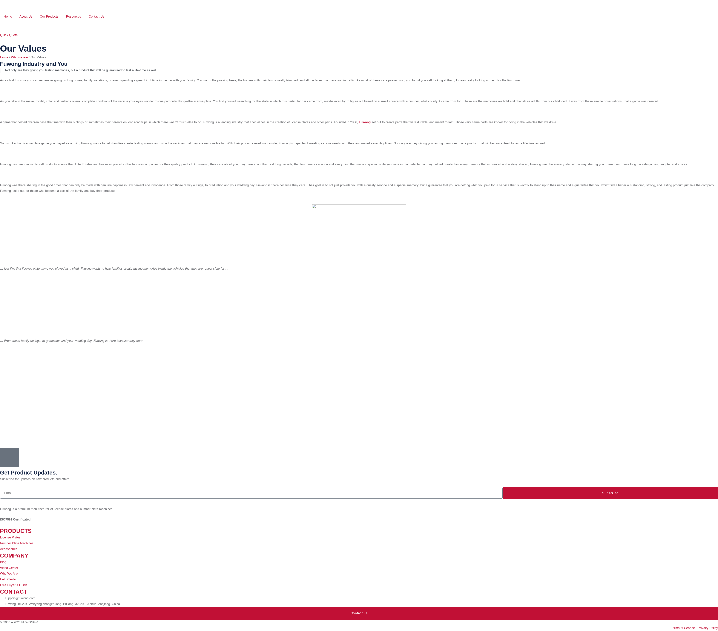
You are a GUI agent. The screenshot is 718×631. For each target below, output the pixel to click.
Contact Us (96, 16)
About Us (25, 16)
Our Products (49, 16)
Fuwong (365, 122)
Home (8, 16)
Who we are (19, 57)
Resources (73, 16)
